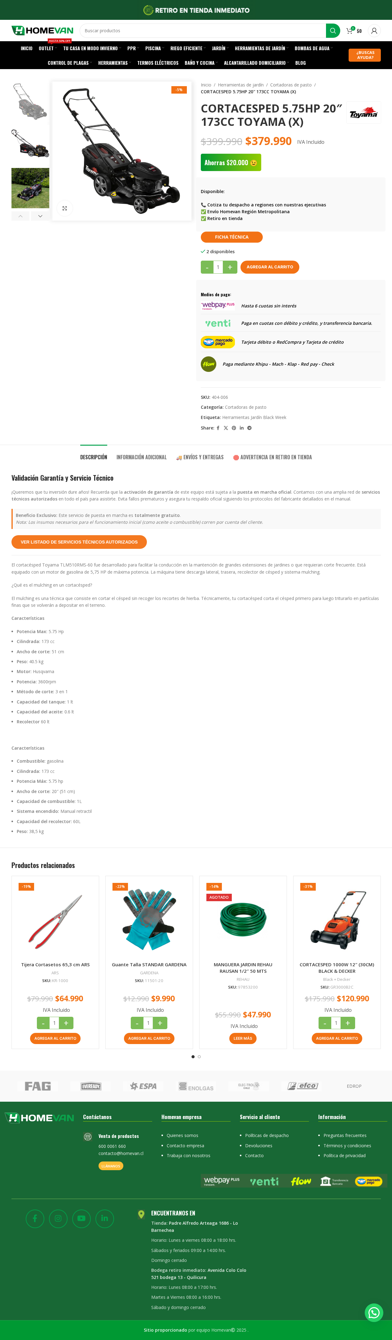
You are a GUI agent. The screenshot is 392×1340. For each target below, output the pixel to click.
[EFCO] (301, 1086)
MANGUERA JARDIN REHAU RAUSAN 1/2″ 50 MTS (243, 967)
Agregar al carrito (270, 266)
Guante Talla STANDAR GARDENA (149, 964)
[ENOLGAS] (196, 1086)
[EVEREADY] (90, 1086)
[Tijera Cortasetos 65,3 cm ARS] (55, 920)
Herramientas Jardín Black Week (254, 417)
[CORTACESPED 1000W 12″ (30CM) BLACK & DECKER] (337, 920)
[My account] (374, 30)
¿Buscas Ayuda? (365, 55)
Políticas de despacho (267, 1135)
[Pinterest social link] (234, 428)
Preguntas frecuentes (345, 1135)
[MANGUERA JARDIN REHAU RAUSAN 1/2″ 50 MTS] (243, 920)
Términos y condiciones (347, 1145)
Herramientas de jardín (241, 85)
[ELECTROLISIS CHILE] (248, 1086)
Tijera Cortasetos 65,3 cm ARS (55, 964)
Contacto (254, 1155)
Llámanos (111, 1166)
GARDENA (149, 973)
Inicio (206, 85)
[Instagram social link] (58, 1219)
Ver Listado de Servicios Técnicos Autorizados (79, 542)
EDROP (354, 1086)
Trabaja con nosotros (188, 1155)
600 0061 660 (112, 1146)
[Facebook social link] (218, 428)
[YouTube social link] (81, 1219)
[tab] (93, 454)
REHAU (243, 979)
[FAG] (37, 1086)
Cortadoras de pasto (291, 85)
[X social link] (226, 428)
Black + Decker (336, 979)
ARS (55, 973)
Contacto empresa (185, 1145)
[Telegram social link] (249, 428)
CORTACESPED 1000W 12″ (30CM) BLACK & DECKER (337, 967)
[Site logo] (42, 30)
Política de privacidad (345, 1155)
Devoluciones (258, 1145)
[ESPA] (143, 1086)
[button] (20, 216)
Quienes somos (182, 1135)
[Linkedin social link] (241, 428)
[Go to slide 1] (193, 1056)
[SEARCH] (333, 31)
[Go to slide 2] (199, 1056)
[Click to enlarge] (65, 208)
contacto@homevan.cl (121, 1153)
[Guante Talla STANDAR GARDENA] (149, 920)
